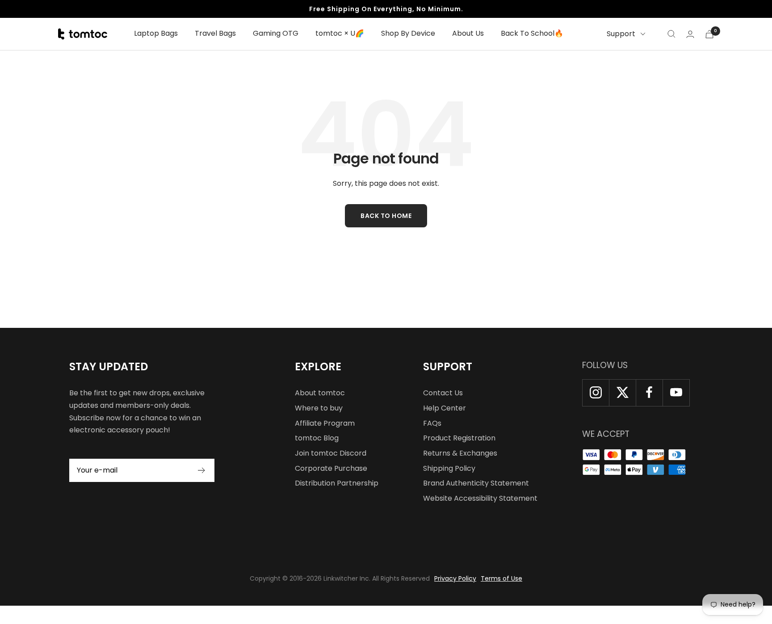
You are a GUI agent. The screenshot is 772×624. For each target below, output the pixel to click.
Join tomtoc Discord (330, 453)
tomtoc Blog (317, 438)
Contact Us (443, 393)
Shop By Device (408, 33)
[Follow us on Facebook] (649, 392)
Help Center (444, 408)
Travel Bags (215, 33)
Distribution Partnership (336, 483)
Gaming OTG (275, 33)
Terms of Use (501, 578)
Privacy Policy (455, 578)
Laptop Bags (156, 33)
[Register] (202, 470)
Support (621, 34)
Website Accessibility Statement (480, 498)
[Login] (690, 34)
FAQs (432, 423)
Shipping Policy (449, 468)
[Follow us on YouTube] (676, 392)
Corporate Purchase (331, 468)
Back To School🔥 (532, 33)
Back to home (386, 215)
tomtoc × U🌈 (339, 33)
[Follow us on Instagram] (595, 392)
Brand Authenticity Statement (476, 483)
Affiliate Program (325, 423)
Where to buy (319, 408)
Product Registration (459, 438)
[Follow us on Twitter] (622, 392)
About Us (468, 33)
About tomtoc (320, 393)
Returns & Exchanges (460, 453)
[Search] (671, 34)
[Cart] (709, 34)
